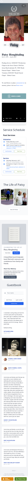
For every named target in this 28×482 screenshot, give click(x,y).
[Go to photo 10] (17, 354)
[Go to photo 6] (13, 354)
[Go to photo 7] (14, 354)
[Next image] (25, 347)
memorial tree (21, 83)
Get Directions (8, 151)
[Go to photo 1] (8, 354)
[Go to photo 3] (10, 354)
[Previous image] (3, 347)
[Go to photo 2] (9, 354)
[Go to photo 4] (11, 354)
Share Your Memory (10, 277)
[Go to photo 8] (15, 354)
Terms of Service (18, 475)
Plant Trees (19, 151)
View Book (7, 253)
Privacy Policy (10, 475)
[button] (14, 347)
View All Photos (14, 209)
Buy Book (16, 253)
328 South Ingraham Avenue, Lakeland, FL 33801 (14, 147)
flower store (19, 85)
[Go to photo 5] (12, 354)
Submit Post (14, 303)
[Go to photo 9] (16, 354)
